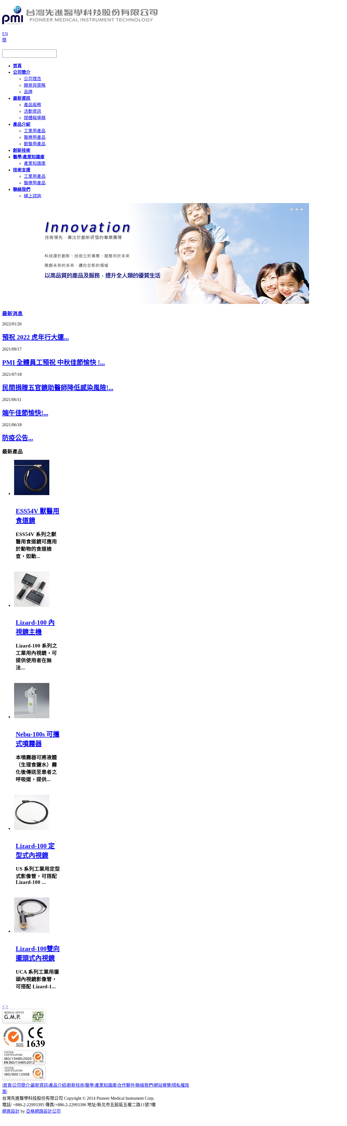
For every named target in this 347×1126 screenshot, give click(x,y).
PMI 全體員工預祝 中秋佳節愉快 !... (53, 362)
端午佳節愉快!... (25, 412)
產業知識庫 (35, 163)
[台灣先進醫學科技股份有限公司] (80, 22)
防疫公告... (17, 437)
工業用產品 (35, 131)
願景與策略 (35, 85)
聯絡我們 (144, 1085)
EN (5, 33)
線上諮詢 (32, 196)
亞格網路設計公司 (43, 1111)
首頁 (7, 1085)
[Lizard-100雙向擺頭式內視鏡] (31, 931)
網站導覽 (162, 1085)
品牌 (28, 91)
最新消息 (12, 313)
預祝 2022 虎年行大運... (35, 337)
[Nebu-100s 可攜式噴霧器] (31, 716)
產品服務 (32, 104)
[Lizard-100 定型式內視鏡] (31, 828)
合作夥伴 (126, 1085)
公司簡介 (21, 1085)
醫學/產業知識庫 (101, 1085)
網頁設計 (11, 1111)
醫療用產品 (35, 137)
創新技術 (75, 1085)
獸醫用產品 (35, 144)
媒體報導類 (35, 118)
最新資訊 (39, 1085)
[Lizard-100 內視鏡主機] (31, 605)
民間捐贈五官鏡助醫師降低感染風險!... (57, 387)
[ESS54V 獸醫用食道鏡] (31, 493)
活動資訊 (32, 111)
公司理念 (32, 78)
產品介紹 (57, 1085)
